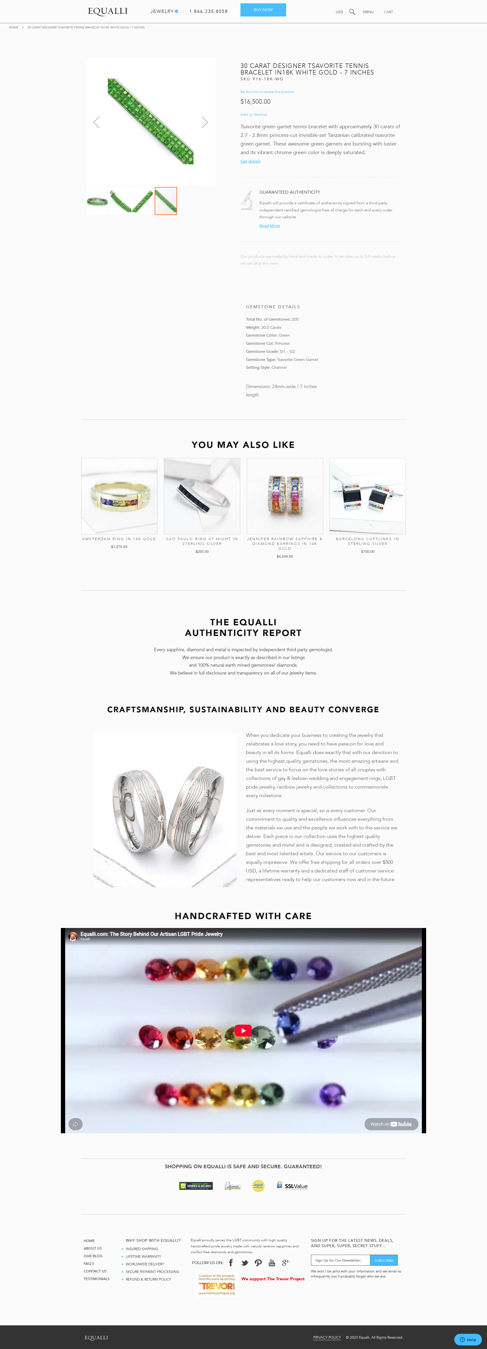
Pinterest (258, 1263)
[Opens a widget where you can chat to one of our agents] (468, 1340)
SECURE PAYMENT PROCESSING (152, 1271)
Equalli (96, 1337)
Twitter (244, 1263)
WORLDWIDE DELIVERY (145, 1264)
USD (339, 12)
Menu (368, 12)
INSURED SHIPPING (142, 1249)
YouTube (272, 1263)
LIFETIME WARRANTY (143, 1256)
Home (14, 27)
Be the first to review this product (267, 91)
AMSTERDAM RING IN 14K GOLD (119, 539)
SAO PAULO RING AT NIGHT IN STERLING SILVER (202, 541)
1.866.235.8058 (208, 12)
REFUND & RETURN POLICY (148, 1279)
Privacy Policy (327, 1337)
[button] (96, 122)
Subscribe (384, 1260)
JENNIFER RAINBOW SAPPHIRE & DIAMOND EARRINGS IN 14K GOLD (285, 544)
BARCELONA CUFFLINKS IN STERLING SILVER (367, 541)
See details (250, 161)
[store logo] (107, 11)
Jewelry (162, 12)
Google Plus (286, 1264)
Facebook (231, 1263)
